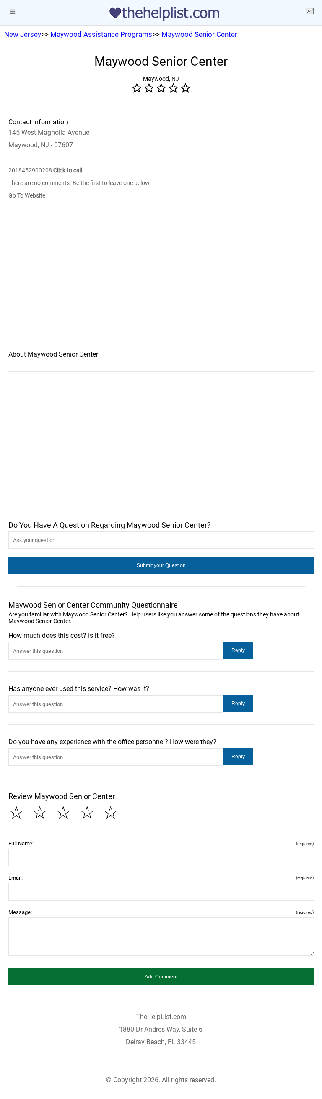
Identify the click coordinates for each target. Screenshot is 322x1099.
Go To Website (26, 195)
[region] (161, 282)
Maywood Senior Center (199, 34)
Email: (161, 878)
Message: (161, 912)
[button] (161, 565)
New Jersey (22, 34)
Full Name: (161, 843)
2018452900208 (45, 170)
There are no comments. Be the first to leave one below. (79, 183)
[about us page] (309, 12)
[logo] (161, 13)
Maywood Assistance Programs (101, 34)
